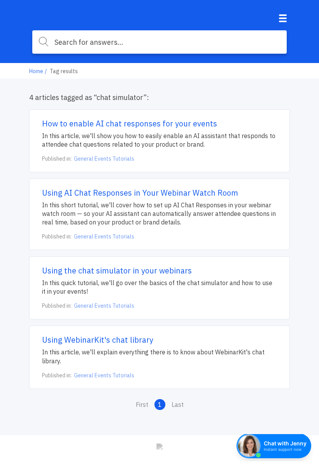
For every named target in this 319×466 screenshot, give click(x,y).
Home (36, 71)
